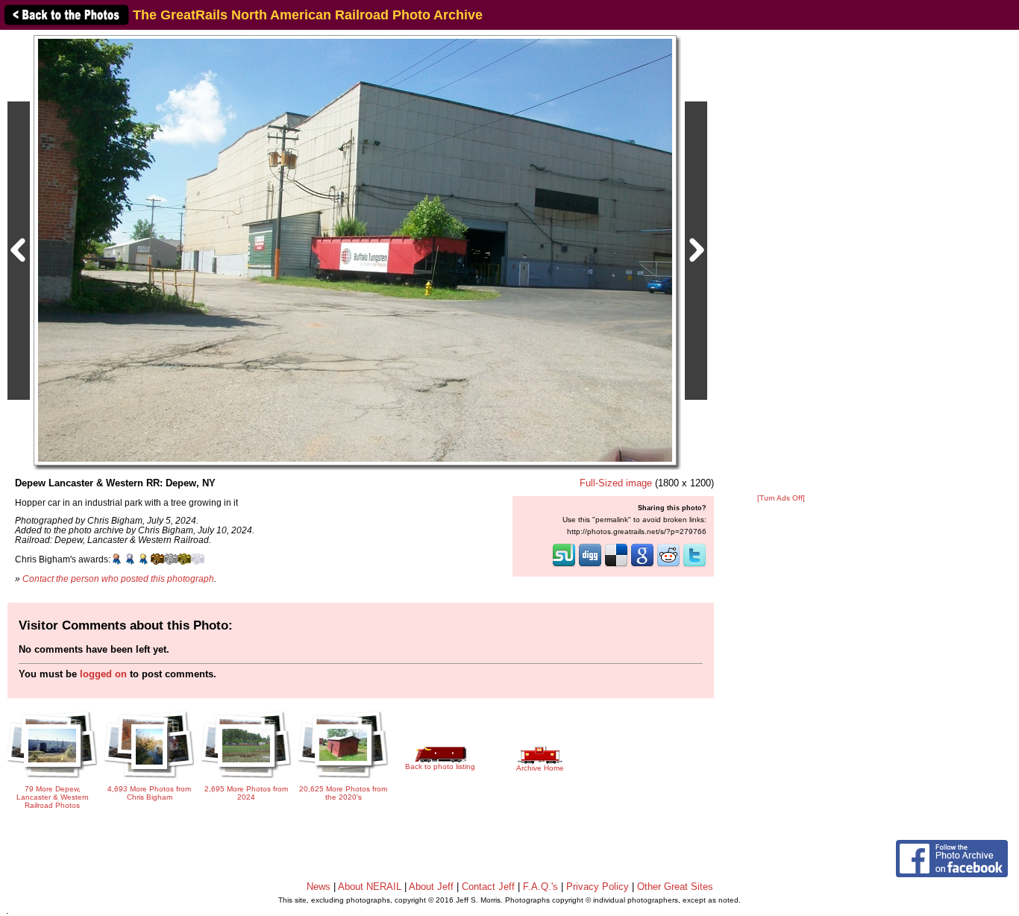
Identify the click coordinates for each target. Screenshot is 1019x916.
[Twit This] (694, 565)
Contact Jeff (488, 886)
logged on (103, 674)
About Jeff (431, 886)
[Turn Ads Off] (781, 498)
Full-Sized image (616, 483)
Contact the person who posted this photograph (118, 578)
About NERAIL (369, 886)
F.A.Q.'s (540, 886)
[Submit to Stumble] (564, 565)
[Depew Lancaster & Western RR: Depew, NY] (355, 249)
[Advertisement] (781, 262)
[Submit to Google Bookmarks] (642, 565)
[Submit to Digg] (590, 565)
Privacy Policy (597, 886)
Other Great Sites (675, 886)
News (318, 886)
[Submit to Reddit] (668, 565)
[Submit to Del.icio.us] (616, 565)
